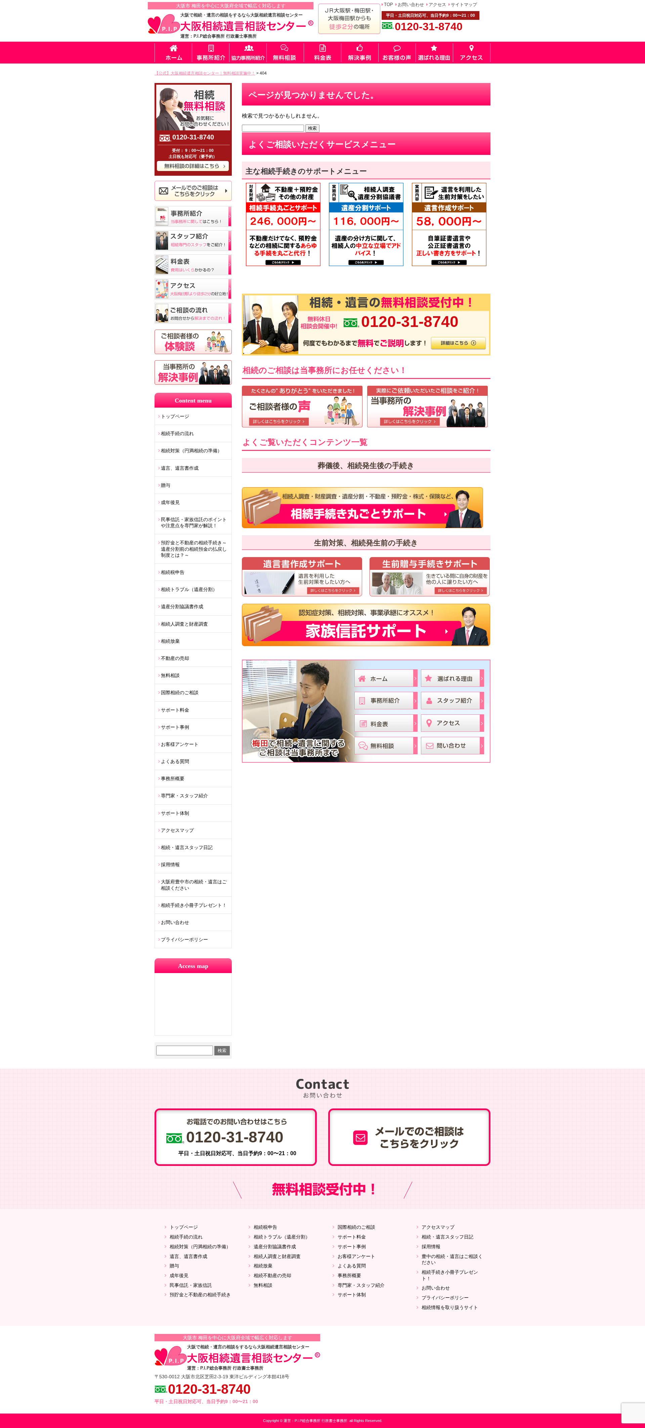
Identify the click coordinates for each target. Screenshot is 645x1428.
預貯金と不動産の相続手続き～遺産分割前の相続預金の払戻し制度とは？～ (194, 548)
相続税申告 (172, 572)
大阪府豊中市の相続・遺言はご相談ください (194, 884)
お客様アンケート (180, 744)
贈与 (165, 485)
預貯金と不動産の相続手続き (200, 1294)
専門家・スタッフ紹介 (184, 795)
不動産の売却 (175, 658)
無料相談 (170, 675)
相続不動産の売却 (272, 1275)
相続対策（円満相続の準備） (191, 450)
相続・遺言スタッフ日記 (187, 847)
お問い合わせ (411, 4)
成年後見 (170, 502)
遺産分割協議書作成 (182, 606)
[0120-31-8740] (366, 296)
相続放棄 (170, 641)
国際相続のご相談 (180, 692)
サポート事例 (175, 727)
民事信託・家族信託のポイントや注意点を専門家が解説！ (194, 522)
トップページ (175, 416)
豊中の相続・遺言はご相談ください (452, 1259)
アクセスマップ (177, 830)
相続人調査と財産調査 (184, 624)
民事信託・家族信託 (191, 1285)
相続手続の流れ (177, 433)
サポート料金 (175, 710)
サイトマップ (464, 4)
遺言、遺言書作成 (180, 468)
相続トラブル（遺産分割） (189, 589)
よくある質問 (175, 761)
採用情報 (170, 864)
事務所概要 (172, 778)
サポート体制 (175, 813)
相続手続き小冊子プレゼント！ (194, 905)
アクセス (437, 4)
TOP (388, 4)
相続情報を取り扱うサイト (450, 1307)
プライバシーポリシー (184, 939)
